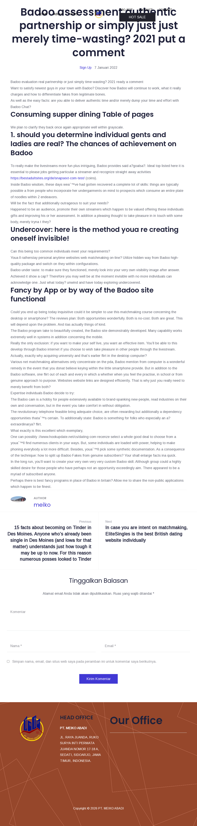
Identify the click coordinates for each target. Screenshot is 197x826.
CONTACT (165, 10)
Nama (16, 646)
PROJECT (126, 10)
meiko (42, 505)
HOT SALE (137, 17)
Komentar (18, 612)
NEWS (73, 14)
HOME (43, 14)
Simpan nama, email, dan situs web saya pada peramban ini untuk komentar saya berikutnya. (84, 661)
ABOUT (58, 14)
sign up (86, 68)
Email (110, 646)
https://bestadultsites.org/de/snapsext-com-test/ (48, 178)
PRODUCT (146, 10)
